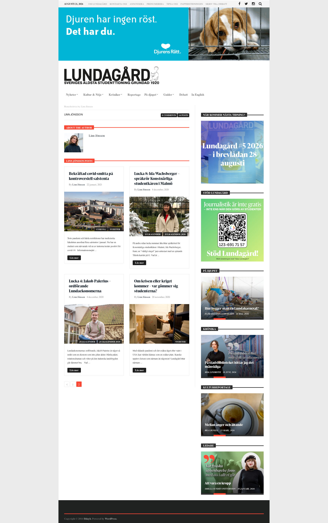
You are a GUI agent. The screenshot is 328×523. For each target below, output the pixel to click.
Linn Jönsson (97, 136)
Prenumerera (155, 3)
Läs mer (74, 257)
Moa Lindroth (213, 372)
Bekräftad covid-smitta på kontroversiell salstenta (91, 176)
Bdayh (87, 518)
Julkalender (153, 234)
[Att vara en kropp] (232, 472)
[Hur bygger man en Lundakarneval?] (232, 297)
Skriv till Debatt (216, 3)
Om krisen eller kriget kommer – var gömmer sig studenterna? (156, 285)
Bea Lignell (212, 430)
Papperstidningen (192, 3)
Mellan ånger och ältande (224, 424)
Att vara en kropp (218, 483)
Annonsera (137, 3)
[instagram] (253, 3)
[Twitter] (246, 3)
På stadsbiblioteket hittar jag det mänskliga (229, 364)
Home (66, 106)
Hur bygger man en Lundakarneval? (232, 308)
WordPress (111, 518)
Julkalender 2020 (175, 234)
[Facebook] (239, 3)
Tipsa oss (172, 3)
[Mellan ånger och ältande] (232, 414)
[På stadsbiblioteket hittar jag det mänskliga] (232, 355)
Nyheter (115, 229)
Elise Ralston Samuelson (220, 313)
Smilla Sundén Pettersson (220, 488)
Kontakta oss (118, 3)
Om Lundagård (97, 3)
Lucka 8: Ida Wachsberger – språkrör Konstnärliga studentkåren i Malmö (156, 178)
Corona (101, 229)
